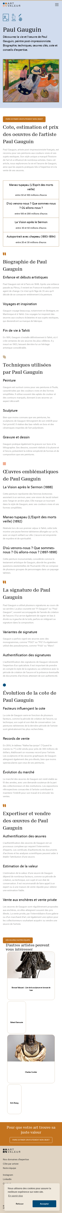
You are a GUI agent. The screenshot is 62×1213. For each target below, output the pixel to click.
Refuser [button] (20, 1204)
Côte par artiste (10, 1164)
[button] (56, 4)
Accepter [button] (44, 1204)
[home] (11, 5)
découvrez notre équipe (18, 940)
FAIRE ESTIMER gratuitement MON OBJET (24, 119)
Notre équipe (9, 1168)
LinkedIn (7, 1179)
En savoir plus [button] (15, 1196)
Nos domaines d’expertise (16, 1159)
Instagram (8, 1175)
